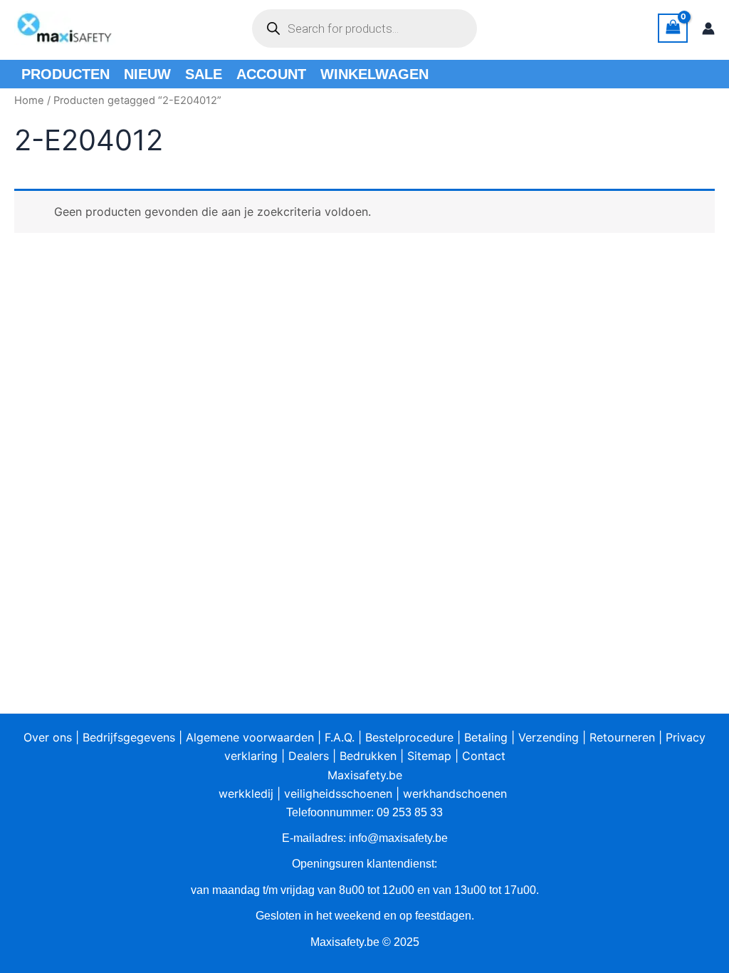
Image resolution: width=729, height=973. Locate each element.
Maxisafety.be (364, 775)
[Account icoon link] (708, 28)
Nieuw (147, 74)
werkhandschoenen (455, 793)
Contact (483, 756)
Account (271, 74)
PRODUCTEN (65, 74)
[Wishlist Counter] (502, 28)
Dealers (308, 756)
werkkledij (246, 793)
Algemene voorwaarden (250, 737)
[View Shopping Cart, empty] (673, 28)
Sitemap (429, 756)
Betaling (486, 737)
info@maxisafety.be (398, 838)
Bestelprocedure (409, 737)
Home (29, 100)
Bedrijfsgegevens (129, 737)
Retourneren (622, 737)
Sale (203, 74)
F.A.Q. (340, 737)
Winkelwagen (374, 74)
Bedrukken (368, 756)
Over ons (47, 737)
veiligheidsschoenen (338, 793)
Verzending (548, 737)
